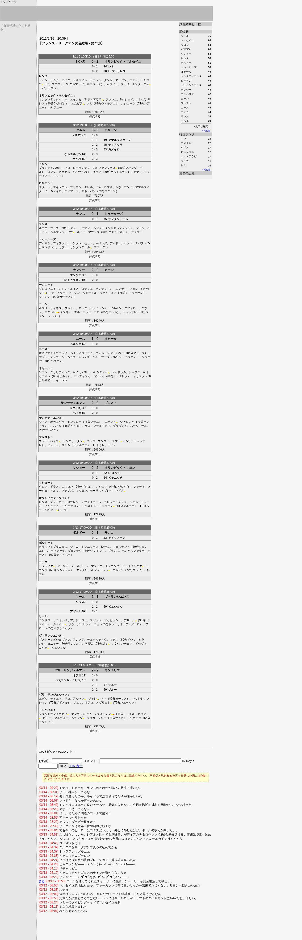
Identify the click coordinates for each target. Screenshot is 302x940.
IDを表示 (76, 766)
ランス (80, 213)
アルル (80, 130)
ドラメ (54, 486)
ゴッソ (137, 570)
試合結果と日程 (190, 24)
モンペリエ (112, 670)
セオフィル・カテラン (87, 80)
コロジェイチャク (115, 502)
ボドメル (62, 702)
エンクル (82, 570)
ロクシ (51, 172)
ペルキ (54, 490)
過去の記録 (187, 173)
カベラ (77, 159)
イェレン (61, 380)
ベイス (54, 441)
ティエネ (56, 698)
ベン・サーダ (101, 357)
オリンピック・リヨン (120, 467)
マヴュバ (95, 620)
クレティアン (104, 288)
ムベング (101, 243)
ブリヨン (75, 187)
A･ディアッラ (56, 550)
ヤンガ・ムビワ (81, 714)
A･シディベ (100, 372)
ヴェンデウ (75, 550)
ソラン (43, 372)
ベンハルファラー (133, 550)
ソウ (183, 138)
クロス (43, 486)
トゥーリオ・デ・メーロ (124, 624)
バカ (98, 187)
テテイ (134, 80)
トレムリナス (89, 546)
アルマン (78, 698)
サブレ (43, 357)
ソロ (67, 168)
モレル (88, 187)
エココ (56, 84)
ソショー (79, 467)
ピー (53, 510)
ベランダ (77, 718)
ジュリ (77, 702)
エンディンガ (81, 376)
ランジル (73, 643)
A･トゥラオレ (127, 357)
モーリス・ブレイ (101, 490)
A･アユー (56, 107)
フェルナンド (121, 546)
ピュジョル (187, 151)
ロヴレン (73, 502)
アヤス (137, 172)
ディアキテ (58, 292)
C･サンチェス (123, 643)
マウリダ (94, 232)
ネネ (103, 698)
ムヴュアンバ (123, 187)
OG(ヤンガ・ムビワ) (68, 680)
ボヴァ (83, 445)
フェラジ (53, 445)
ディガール (57, 357)
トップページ (8, 2)
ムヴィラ (112, 84)
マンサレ (47, 247)
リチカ (66, 445)
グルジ (91, 441)
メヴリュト (103, 702)
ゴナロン (73, 506)
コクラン (110, 191)
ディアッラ (115, 144)
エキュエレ (60, 187)
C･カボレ (60, 103)
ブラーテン (101, 247)
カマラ (52, 88)
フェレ (134, 288)
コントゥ (99, 376)
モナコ (109, 532)
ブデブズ (67, 490)
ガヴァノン (66, 296)
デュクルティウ (97, 639)
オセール (111, 338)
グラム (94, 421)
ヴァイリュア (108, 292)
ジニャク (129, 103)
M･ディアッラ (99, 570)
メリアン (77, 135)
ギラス (97, 172)
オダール (44, 187)
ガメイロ (186, 142)
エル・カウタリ (139, 714)
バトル (57, 425)
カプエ (63, 247)
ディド (114, 243)
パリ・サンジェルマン (70, 670)
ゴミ (66, 510)
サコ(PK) (75, 408)
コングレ (75, 243)
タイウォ (61, 99)
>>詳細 (206, 130)
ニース (80, 338)
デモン (140, 228)
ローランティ (81, 168)
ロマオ (108, 187)
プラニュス (60, 546)
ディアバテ (63, 554)
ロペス (185, 147)
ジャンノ (44, 296)
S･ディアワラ (93, 99)
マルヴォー (61, 718)
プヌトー (44, 639)
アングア (78, 639)
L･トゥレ (99, 445)
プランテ (44, 168)
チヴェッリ (60, 353)
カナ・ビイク (61, 80)
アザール (75, 611)
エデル (43, 698)
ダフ (80, 441)
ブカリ (125, 84)
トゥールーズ (114, 213)
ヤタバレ (50, 312)
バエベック (127, 702)
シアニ (74, 546)
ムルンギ (75, 344)
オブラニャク (62, 628)
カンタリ (68, 441)
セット (88, 243)
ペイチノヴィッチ (81, 353)
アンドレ (96, 550)
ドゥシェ (44, 80)
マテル (114, 639)
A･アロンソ (127, 421)
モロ (97, 312)
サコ (87, 425)
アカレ (72, 228)
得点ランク (187, 134)
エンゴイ (103, 441)
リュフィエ (46, 566)
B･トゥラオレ (72, 280)
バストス (90, 506)
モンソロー (74, 421)
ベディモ (99, 228)
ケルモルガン (72, 154)
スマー (116, 441)
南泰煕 (89, 643)
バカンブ (122, 486)
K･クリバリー (115, 353)
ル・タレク (120, 376)
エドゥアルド (117, 232)
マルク (83, 308)
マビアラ (139, 353)
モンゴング (112, 566)
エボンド (110, 421)
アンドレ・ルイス (67, 288)
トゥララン (106, 506)
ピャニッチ (115, 477)
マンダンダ (46, 99)
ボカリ (63, 714)
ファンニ (111, 99)
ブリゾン (74, 292)
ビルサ (63, 376)
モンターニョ (140, 84)
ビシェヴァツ (61, 639)
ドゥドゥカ (119, 372)
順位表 (184, 31)
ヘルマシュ (57, 232)
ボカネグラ (57, 421)
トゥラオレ (130, 312)
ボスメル (44, 308)
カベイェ (58, 624)
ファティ (139, 486)
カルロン (67, 486)
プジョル (87, 486)
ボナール (82, 566)
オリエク (139, 376)
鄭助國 (46, 380)
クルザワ (118, 570)
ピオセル (64, 172)
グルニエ (128, 506)
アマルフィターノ (119, 140)
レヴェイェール (91, 502)
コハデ (43, 647)
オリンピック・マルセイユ (123, 61)
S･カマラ (135, 718)
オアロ (77, 675)
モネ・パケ (88, 191)
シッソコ (126, 243)
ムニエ (71, 357)
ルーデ (81, 232)
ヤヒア (86, 228)
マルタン (81, 490)
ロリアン (111, 130)
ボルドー (79, 532)
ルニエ (43, 228)
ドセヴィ (141, 643)
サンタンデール (118, 219)
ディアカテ (57, 502)
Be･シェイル (128, 99)
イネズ (57, 308)
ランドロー (46, 620)
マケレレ (138, 698)
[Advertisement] (93, 29)
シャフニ (134, 372)
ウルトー (70, 308)
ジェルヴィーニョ (88, 624)
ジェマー (137, 232)
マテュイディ (101, 425)
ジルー (112, 685)
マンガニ (96, 566)
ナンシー (79, 270)
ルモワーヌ (94, 84)
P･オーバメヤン (49, 429)
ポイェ (112, 445)
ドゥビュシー (112, 620)
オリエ (54, 228)
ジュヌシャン (102, 714)
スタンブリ (46, 722)
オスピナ (44, 353)
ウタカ (91, 718)
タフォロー (131, 308)
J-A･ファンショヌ (104, 168)
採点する (95, 116)
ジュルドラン (47, 714)
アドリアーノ (116, 537)
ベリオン (56, 361)
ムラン (100, 308)
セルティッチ (121, 228)
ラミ (59, 620)
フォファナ (60, 243)
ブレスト (111, 403)
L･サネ (105, 546)
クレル (100, 353)
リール (80, 596)
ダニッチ (53, 643)
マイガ (185, 160)
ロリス (43, 502)
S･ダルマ (72, 84)
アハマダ (44, 243)
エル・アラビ (189, 156)
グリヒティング (60, 372)
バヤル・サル (138, 425)
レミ (183, 165)
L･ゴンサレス (117, 71)
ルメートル (90, 292)
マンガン (121, 80)
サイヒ (119, 718)
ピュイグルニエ (132, 566)
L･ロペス (114, 473)
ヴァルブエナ (109, 103)
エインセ (75, 99)
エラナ (43, 441)
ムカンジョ (63, 570)
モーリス (121, 698)
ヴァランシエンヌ (117, 596)
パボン (57, 168)
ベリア (68, 620)
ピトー (47, 718)
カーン (109, 270)
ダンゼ (108, 80)
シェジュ (81, 620)
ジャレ (92, 698)
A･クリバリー (81, 372)
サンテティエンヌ (73, 403)
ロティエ (87, 288)
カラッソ (44, 546)
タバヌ (139, 243)
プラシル (113, 550)
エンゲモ (75, 275)
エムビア (77, 103)
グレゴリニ (46, 288)
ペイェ (77, 412)
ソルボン (116, 308)
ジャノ (43, 421)
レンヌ (80, 61)
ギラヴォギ (120, 425)
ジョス (103, 486)
